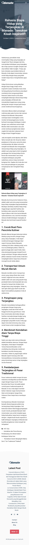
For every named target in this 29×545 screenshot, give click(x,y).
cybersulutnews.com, (8, 215)
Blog (14, 525)
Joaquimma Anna (20, 38)
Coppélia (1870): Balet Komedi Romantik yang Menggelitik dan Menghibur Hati (16, 499)
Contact (14, 520)
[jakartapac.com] (7, 3)
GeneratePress (14, 541)
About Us (14, 522)
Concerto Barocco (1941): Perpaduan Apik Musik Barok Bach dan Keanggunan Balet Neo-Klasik (16, 474)
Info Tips (6, 429)
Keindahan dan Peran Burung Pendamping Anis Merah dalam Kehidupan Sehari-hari (12, 433)
